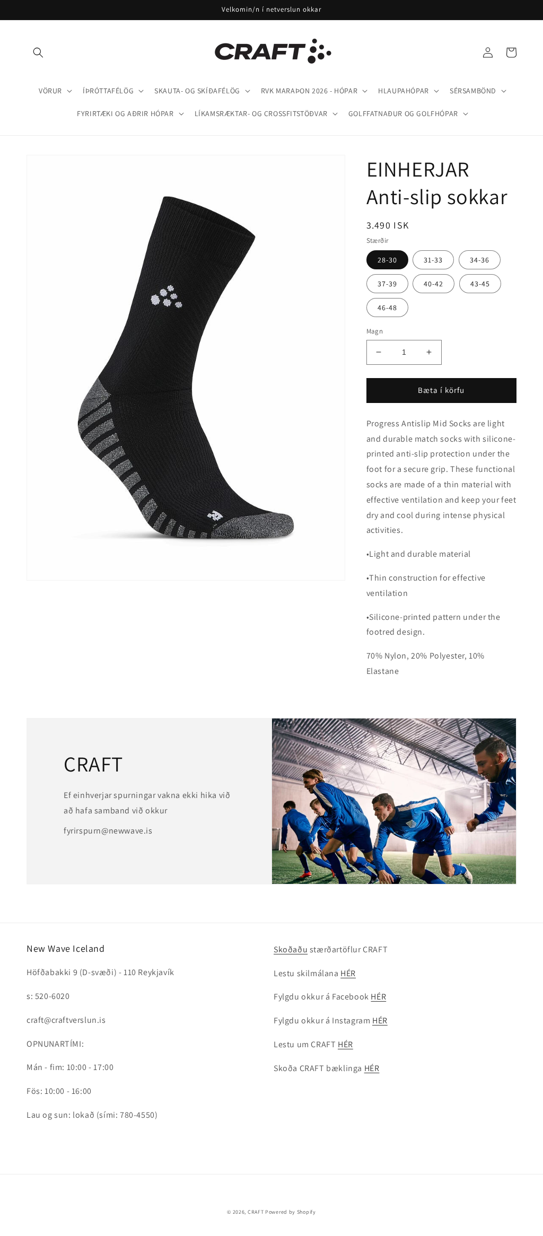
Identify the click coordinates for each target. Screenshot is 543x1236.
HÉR (348, 973)
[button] (38, 52)
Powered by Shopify (290, 1211)
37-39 (387, 283)
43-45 (480, 283)
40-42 (433, 283)
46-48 (387, 307)
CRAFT (256, 1211)
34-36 (479, 260)
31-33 (433, 260)
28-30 (387, 260)
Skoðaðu (291, 949)
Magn (374, 331)
